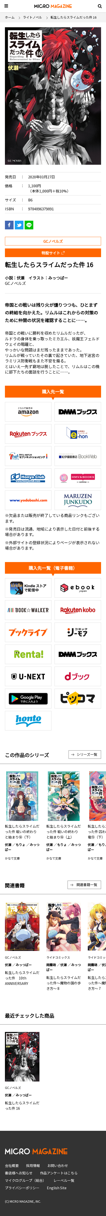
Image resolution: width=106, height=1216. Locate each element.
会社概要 (12, 1165)
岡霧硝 (51, 964)
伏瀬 (21, 278)
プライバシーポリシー (22, 1187)
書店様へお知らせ (19, 1172)
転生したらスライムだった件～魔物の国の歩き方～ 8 (63, 983)
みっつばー (58, 278)
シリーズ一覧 (87, 754)
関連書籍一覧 (86, 884)
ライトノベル (32, 17)
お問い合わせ (57, 1165)
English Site (57, 1187)
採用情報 (33, 1165)
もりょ (20, 844)
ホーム (10, 17)
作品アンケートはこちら (59, 1172)
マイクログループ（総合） (25, 1180)
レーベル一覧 (63, 1180)
